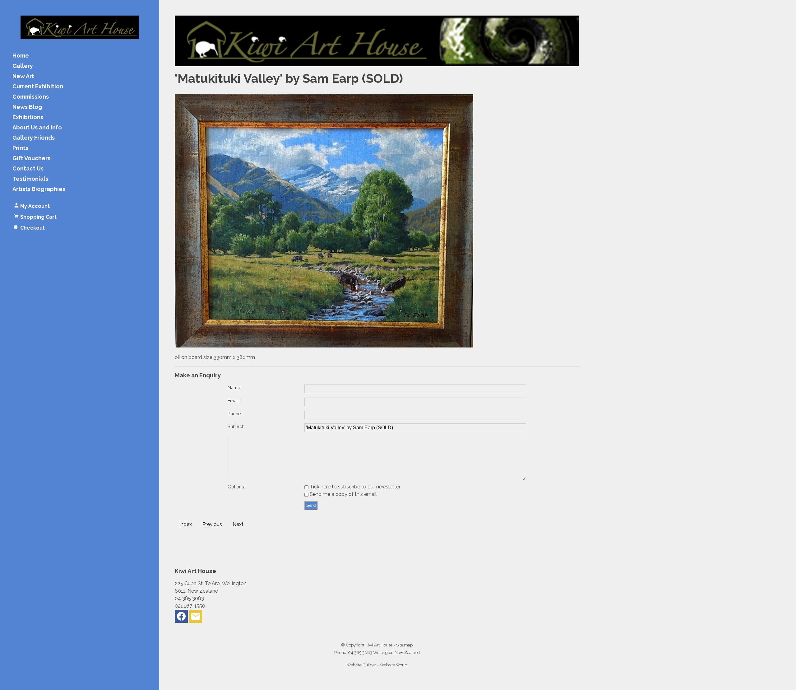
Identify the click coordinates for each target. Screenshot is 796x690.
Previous (212, 524)
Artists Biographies (38, 189)
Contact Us (28, 169)
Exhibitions (27, 117)
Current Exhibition (37, 87)
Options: (236, 486)
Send (311, 505)
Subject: (236, 426)
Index (185, 524)
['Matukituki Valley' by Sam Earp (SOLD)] (324, 346)
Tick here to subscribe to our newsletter (354, 487)
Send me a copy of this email (342, 494)
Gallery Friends (33, 138)
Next (238, 524)
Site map (404, 644)
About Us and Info (37, 128)
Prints (20, 148)
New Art (23, 76)
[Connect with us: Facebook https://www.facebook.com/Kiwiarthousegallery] (181, 618)
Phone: (235, 413)
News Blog (27, 107)
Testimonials (30, 179)
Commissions (30, 97)
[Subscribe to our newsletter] (195, 618)
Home (20, 56)
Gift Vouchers (31, 158)
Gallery (22, 66)
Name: (234, 387)
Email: (234, 400)
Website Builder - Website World (377, 664)
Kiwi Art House (378, 644)
